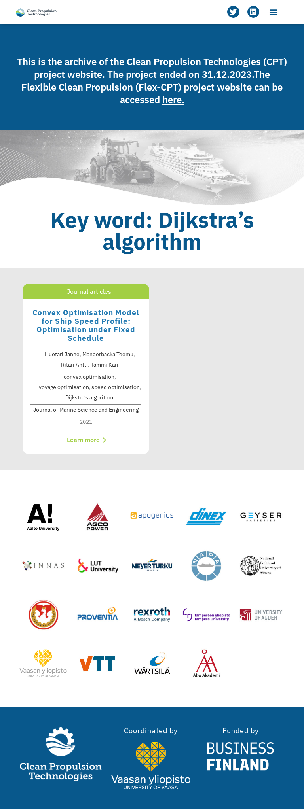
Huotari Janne (62, 354)
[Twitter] (233, 12)
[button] (273, 12)
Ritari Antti (74, 364)
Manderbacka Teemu (107, 354)
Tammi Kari (104, 364)
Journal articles (89, 291)
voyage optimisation (64, 387)
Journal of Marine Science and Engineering (86, 409)
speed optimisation (115, 387)
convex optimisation (89, 376)
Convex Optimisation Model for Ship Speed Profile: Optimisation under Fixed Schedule (85, 325)
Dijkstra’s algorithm (89, 397)
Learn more (84, 440)
